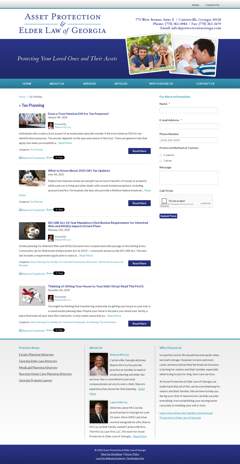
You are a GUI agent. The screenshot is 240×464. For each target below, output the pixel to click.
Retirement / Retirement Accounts (102, 262)
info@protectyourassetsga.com (196, 28)
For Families (52, 262)
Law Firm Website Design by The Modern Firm (120, 458)
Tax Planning (36, 149)
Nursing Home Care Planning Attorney (45, 374)
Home (195, 4)
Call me (168, 160)
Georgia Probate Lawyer (35, 380)
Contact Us (212, 4)
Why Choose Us (161, 83)
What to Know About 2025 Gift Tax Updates (79, 170)
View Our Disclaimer (111, 454)
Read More (65, 142)
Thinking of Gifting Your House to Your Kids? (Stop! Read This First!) (95, 286)
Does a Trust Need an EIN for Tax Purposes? (78, 114)
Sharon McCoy (119, 354)
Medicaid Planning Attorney (38, 367)
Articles (120, 83)
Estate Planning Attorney (36, 354)
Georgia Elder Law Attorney (38, 361)
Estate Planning (37, 262)
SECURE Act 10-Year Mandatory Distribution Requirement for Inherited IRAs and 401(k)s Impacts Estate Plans (98, 224)
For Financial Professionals (72, 262)
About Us (56, 83)
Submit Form (168, 216)
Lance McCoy (119, 402)
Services (89, 83)
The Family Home (107, 322)
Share (49, 157)
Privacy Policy (131, 454)
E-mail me (169, 154)
